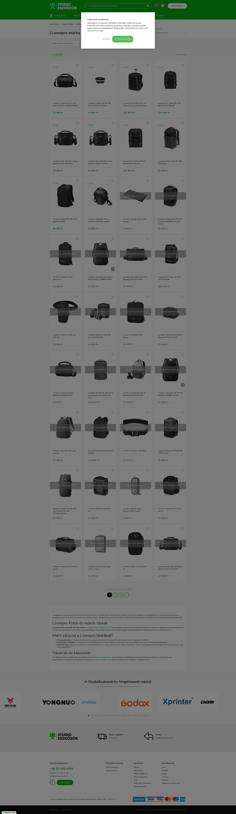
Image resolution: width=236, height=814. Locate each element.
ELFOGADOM (121, 39)
